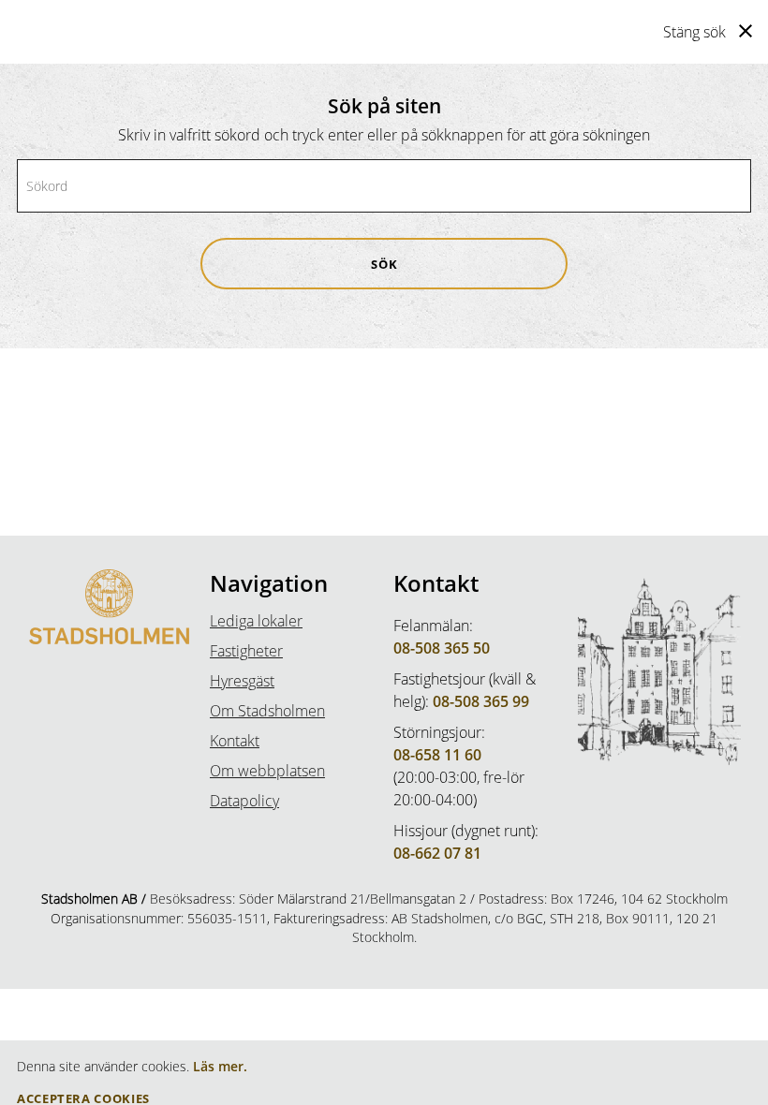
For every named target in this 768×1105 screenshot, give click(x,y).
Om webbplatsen (267, 770)
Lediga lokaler (256, 621)
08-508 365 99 (481, 701)
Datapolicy (244, 800)
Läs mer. (220, 1066)
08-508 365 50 (441, 648)
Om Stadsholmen (267, 710)
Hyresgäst (242, 680)
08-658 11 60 (437, 754)
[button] (384, 263)
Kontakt (234, 740)
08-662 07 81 (437, 853)
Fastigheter (246, 651)
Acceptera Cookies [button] (83, 1099)
